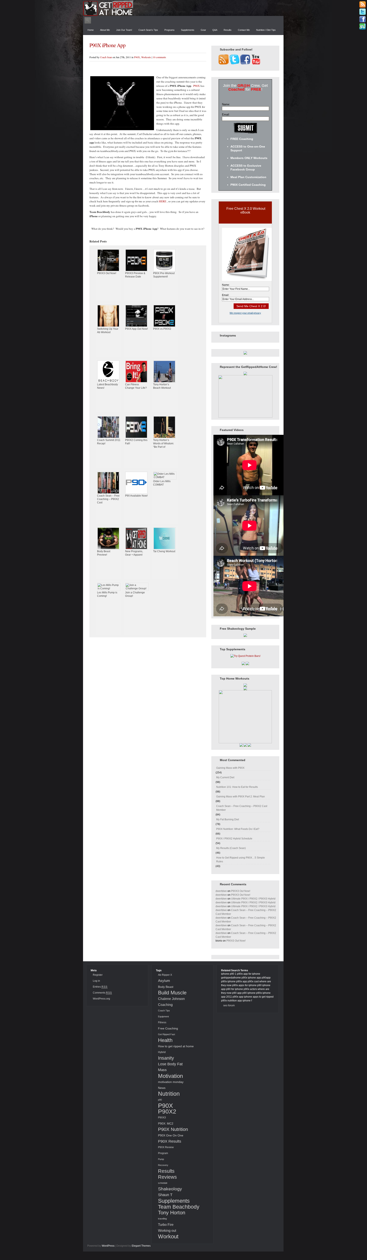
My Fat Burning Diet (227, 819)
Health (165, 1040)
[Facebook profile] (362, 19)
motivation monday (171, 1082)
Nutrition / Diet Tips (266, 30)
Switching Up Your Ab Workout (107, 330)
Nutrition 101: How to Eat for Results (237, 787)
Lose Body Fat (170, 1064)
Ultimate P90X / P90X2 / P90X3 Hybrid (253, 898)
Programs (169, 30)
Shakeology (170, 1188)
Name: (226, 104)
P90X (137, 57)
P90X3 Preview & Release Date (135, 275)
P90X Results (169, 1141)
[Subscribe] (362, 4)
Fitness (162, 1022)
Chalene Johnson (171, 999)
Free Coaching (168, 1028)
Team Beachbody (178, 1207)
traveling (162, 1218)
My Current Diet (225, 777)
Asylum (164, 981)
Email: (226, 114)
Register (98, 974)
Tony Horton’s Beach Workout (162, 386)
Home (91, 30)
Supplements (197, 11)
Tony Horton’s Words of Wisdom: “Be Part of (163, 443)
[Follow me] (362, 11)
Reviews (213, 11)
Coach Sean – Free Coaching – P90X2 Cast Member (241, 808)
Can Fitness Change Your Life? (136, 386)
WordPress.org (101, 998)
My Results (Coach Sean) (231, 848)
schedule (162, 1183)
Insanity (166, 1058)
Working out (167, 1230)
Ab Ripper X (165, 974)
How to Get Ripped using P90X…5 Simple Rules (240, 859)
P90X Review (166, 1147)
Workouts (151, 11)
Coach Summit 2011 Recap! (108, 442)
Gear (203, 30)
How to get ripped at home (176, 1046)
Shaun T (165, 1194)
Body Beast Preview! (103, 553)
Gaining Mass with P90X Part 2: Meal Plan (240, 796)
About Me (105, 30)
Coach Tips (164, 1010)
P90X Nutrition (173, 1129)
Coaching (228, 11)
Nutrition (181, 11)
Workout (168, 1236)
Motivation (166, 11)
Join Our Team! (124, 30)
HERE (162, 201)
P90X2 (167, 1112)
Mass (162, 1070)
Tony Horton (171, 1212)
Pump (161, 1159)
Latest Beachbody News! (107, 386)
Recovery (163, 1165)
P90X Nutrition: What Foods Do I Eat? (237, 829)
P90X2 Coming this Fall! (136, 442)
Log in (96, 980)
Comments (102, 992)
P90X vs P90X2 (162, 328)
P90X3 (162, 1117)
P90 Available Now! (136, 495)
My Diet (242, 11)
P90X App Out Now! (136, 328)
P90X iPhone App (107, 45)
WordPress (108, 1245)
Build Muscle (172, 992)
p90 (160, 1099)
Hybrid (162, 1052)
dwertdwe (221, 891)
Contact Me (244, 30)
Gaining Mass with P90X (230, 767)
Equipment (163, 1016)
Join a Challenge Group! (135, 594)
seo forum (229, 1005)
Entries (100, 986)
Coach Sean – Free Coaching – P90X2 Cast (108, 499)
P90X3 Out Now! (106, 273)
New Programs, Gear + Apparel (134, 553)
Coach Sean (106, 57)
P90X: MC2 (165, 1123)
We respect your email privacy (245, 313)
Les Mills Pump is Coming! (107, 594)
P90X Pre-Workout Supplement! (164, 275)
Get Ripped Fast (166, 1034)
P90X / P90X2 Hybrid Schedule (234, 838)
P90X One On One (170, 1135)
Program (163, 1153)
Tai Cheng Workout (164, 551)
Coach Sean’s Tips (148, 30)
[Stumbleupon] (362, 26)
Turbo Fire (166, 1224)
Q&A (214, 30)
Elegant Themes (141, 1245)
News (161, 1088)
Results (227, 30)
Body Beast (165, 986)
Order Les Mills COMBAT (162, 483)
